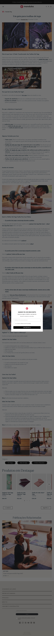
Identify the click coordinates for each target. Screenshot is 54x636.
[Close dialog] (41, 306)
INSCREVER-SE (27, 327)
